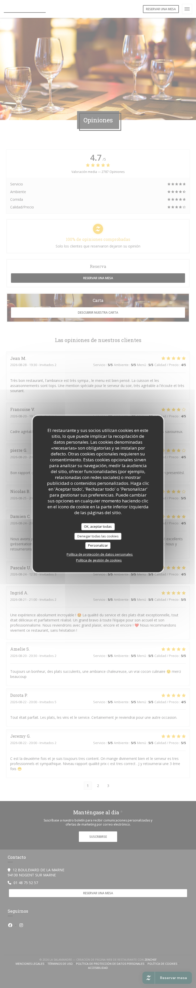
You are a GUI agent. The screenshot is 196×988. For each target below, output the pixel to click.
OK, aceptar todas (98, 526)
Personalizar (98, 545)
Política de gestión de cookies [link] (99, 560)
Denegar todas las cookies (98, 536)
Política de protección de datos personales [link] (100, 554)
